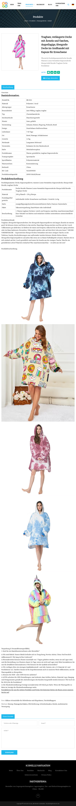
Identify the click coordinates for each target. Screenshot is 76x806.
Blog (50, 4)
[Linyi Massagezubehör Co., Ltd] (4, 4)
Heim (12, 4)
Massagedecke (41, 21)
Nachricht (40, 4)
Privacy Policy (46, 775)
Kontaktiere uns (60, 4)
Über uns (19, 4)
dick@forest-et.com (54, 803)
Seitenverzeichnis (31, 775)
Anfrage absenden (51, 78)
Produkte (29, 4)
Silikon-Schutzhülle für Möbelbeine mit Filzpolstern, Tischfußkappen (30, 700)
